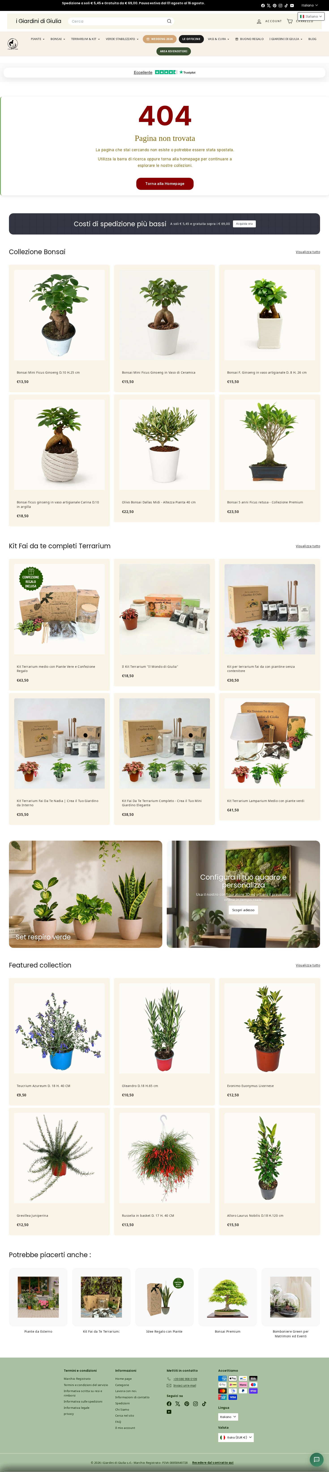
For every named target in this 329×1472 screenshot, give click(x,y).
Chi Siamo (122, 1409)
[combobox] (121, 21)
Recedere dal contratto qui (213, 1463)
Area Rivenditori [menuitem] (173, 51)
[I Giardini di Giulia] (12, 44)
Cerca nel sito (124, 1415)
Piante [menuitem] (36, 39)
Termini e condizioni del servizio (86, 1385)
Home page (123, 1379)
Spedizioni (122, 1403)
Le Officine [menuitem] (191, 39)
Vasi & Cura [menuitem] (217, 39)
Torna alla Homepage (165, 183)
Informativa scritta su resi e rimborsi (83, 1393)
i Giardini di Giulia (38, 21)
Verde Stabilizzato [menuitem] (120, 39)
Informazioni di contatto (132, 1397)
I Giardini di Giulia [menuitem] (284, 39)
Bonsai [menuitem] (56, 39)
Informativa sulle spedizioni (83, 1401)
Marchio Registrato (77, 1379)
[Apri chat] (317, 1460)
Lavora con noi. (126, 1391)
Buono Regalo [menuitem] (252, 39)
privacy (69, 1414)
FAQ (118, 1422)
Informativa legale (76, 1408)
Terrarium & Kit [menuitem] (83, 39)
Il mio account (125, 1428)
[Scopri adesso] (243, 894)
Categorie (122, 1385)
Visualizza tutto (308, 252)
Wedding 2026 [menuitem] (162, 39)
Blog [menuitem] (312, 39)
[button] (311, 16)
